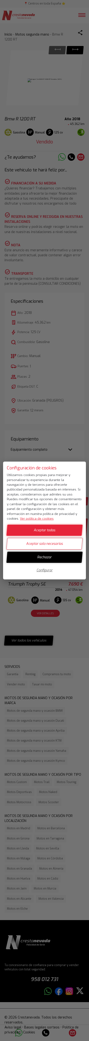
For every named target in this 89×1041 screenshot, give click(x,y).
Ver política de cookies (37, 519)
